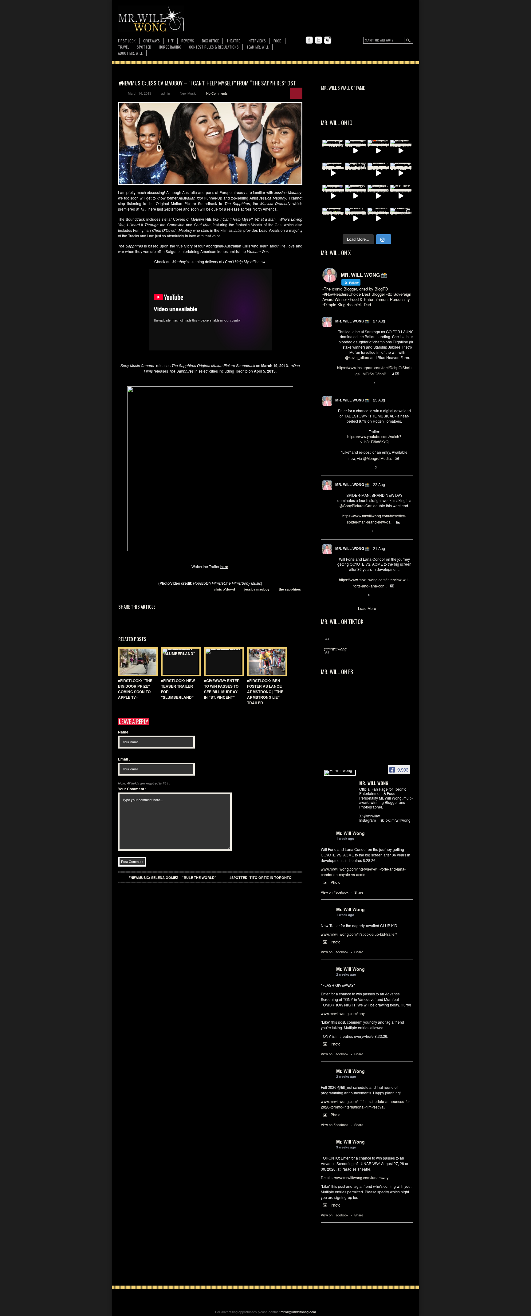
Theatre (233, 40)
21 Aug (379, 548)
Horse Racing (170, 46)
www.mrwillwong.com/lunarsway (361, 1177)
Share (358, 892)
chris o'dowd (224, 589)
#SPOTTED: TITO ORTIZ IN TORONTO (261, 877)
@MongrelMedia (377, 458)
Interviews (257, 40)
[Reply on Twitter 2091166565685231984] (340, 531)
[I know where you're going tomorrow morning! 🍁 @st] (378, 150)
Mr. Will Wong (350, 833)
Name (124, 732)
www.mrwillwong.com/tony (343, 1013)
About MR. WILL (130, 53)
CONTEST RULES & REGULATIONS (214, 46)
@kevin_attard (357, 357)
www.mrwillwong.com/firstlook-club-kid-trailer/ (359, 934)
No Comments (217, 93)
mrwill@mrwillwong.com (298, 1311)
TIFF (170, 40)
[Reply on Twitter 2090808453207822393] (340, 595)
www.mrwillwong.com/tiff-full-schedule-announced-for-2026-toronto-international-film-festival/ (366, 1104)
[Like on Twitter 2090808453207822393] (361, 595)
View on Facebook (334, 892)
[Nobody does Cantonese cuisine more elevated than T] (356, 218)
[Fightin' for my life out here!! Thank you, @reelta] (356, 173)
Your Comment (132, 789)
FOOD (277, 40)
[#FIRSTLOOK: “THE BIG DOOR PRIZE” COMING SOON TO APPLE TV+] (136, 661)
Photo (335, 882)
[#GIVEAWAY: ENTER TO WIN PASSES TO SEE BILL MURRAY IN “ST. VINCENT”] (222, 661)
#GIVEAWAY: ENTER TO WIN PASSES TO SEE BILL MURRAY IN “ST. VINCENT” (222, 689)
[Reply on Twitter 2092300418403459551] (340, 467)
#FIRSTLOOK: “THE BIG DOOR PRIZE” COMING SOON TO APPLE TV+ (135, 689)
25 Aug (379, 399)
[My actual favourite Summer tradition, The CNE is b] (333, 196)
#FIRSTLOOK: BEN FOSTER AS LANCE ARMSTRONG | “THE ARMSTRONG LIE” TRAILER (265, 691)
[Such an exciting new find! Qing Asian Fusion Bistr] (333, 218)
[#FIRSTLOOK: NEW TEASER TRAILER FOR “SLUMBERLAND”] (179, 661)
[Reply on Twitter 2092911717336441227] (340, 383)
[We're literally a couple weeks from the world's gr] (333, 173)
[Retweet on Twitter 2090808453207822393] (350, 595)
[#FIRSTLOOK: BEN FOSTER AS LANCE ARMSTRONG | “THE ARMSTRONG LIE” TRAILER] (265, 661)
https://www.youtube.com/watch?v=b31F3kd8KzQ (374, 439)
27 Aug (379, 320)
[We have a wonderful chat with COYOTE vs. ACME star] (401, 196)
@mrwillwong (335, 648)
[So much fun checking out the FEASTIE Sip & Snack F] (401, 173)
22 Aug (379, 484)
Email (124, 759)
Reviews (187, 41)
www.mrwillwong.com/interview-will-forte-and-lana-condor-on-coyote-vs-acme (363, 871)
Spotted (144, 46)
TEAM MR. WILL (257, 46)
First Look (127, 40)
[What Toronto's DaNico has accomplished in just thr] (378, 173)
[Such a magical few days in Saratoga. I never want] (333, 150)
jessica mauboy (256, 589)
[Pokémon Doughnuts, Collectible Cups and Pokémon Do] (378, 218)
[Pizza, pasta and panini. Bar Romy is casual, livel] (378, 196)
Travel (123, 46)
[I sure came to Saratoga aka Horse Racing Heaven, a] (356, 150)
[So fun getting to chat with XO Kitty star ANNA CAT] (356, 196)
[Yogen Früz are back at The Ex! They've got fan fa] (401, 150)
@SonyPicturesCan (356, 505)
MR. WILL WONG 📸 (352, 321)
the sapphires (290, 589)
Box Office (210, 40)
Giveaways (151, 40)
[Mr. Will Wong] (340, 773)
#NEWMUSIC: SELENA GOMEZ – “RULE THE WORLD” (172, 877)
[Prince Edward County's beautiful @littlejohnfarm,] (401, 218)
